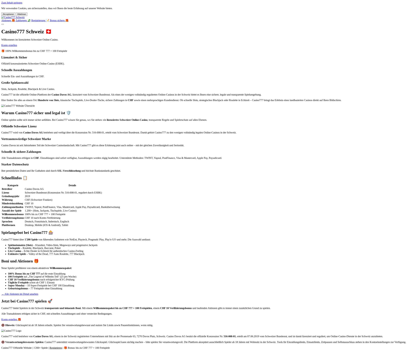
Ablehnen (21, 14)
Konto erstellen (9, 45)
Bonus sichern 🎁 (59, 20)
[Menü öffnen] (2, 24)
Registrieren (56, 347)
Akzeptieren (8, 14)
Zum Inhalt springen (11, 2)
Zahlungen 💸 (23, 20)
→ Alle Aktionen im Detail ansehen (19, 294)
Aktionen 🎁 (8, 20)
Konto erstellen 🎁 (11, 319)
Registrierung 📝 (40, 20)
